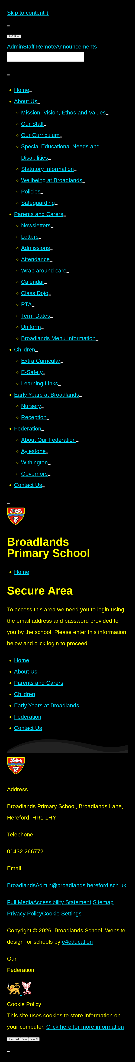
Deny (24, 1039)
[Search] (8, 74)
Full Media (20, 902)
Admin (15, 46)
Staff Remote (39, 46)
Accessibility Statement (62, 902)
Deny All (34, 1039)
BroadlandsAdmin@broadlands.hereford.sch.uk (66, 885)
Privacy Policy (24, 913)
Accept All (13, 1039)
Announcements (76, 46)
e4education (77, 942)
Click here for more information (85, 1027)
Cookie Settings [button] (62, 913)
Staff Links (14, 36)
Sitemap (103, 902)
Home (21, 572)
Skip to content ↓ (28, 13)
